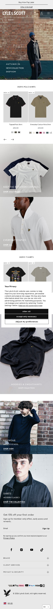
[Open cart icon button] (35, 13)
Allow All (26, 311)
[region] (26, 304)
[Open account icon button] (41, 13)
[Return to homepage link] (14, 13)
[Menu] (48, 13)
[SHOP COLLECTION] (26, 354)
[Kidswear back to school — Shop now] (26, 427)
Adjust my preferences (27, 321)
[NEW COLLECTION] (26, 40)
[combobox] (46, 607)
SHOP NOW (8, 448)
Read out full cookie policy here (30, 305)
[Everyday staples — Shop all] (26, 223)
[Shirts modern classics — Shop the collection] (26, 480)
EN (45, 607)
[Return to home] (7, 593)
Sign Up (46, 528)
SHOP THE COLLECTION (14, 502)
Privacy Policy (9, 538)
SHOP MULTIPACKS (11, 191)
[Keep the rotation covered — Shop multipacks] (26, 170)
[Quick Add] (52, 292)
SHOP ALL (7, 245)
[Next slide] (12, 139)
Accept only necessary (26, 316)
